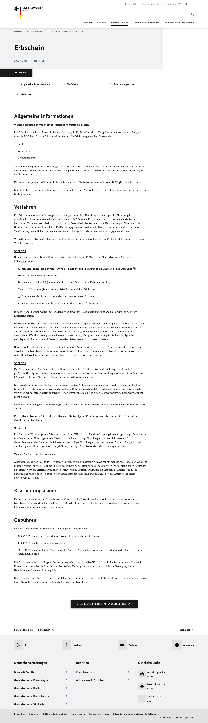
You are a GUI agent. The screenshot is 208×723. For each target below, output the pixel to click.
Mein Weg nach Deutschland (179, 22)
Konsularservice (119, 23)
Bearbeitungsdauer (124, 84)
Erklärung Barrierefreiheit (55, 714)
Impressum (34, 714)
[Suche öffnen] (191, 13)
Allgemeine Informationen (35, 84)
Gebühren (26, 94)
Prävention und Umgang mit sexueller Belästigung (136, 714)
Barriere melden (77, 714)
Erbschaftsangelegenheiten (58, 31)
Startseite (18, 31)
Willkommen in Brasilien (146, 22)
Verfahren (72, 84)
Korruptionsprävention (99, 714)
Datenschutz (19, 714)
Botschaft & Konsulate (94, 22)
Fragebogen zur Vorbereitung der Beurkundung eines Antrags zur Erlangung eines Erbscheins (82, 268)
